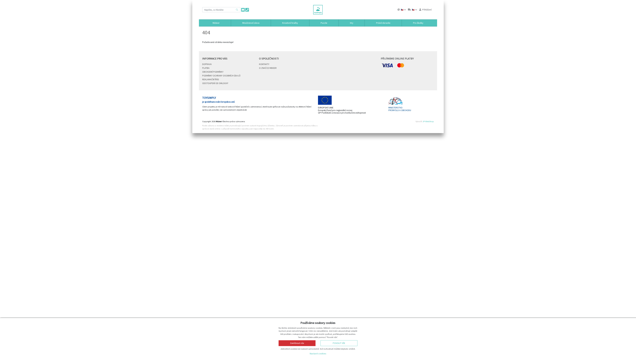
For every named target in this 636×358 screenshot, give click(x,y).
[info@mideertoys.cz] (243, 10)
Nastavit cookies (318, 353)
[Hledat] (237, 9)
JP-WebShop (428, 121)
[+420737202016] (247, 10)
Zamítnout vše (297, 343)
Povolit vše (339, 343)
